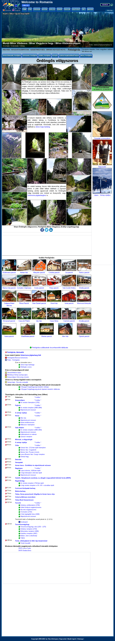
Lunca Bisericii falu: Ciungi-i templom (33, 454)
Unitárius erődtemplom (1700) (30, 505)
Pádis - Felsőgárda (13, 360)
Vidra (17, 445)
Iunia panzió (69, 303)
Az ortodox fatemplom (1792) (30, 402)
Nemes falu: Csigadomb (28, 450)
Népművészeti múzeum (28, 410)
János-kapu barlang (42, 127)
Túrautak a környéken (102, 138)
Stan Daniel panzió (39, 303)
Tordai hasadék (25, 543)
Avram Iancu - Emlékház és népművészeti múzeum (33, 465)
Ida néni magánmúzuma (28, 509)
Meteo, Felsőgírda (86, 55)
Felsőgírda (73, 49)
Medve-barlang (20, 491)
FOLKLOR (67, 9)
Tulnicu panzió (84, 272)
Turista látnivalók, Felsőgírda (12, 55)
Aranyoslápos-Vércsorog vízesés (18, 377)
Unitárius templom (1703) (29, 529)
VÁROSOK (36, 9)
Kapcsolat (62, 639)
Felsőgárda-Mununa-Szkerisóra (17, 358)
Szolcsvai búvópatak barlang (25, 488)
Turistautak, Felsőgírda (29, 55)
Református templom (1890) (30, 531)
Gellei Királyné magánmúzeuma (31, 507)
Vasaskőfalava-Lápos (14, 372)
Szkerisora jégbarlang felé (31, 355)
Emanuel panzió (9, 321)
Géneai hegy (25, 456)
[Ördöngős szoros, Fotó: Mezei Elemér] (35, 145)
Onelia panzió (84, 288)
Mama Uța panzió (9, 288)
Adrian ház (24, 272)
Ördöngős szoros (26, 367)
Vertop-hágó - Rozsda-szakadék (17, 382)
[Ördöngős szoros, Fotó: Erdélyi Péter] (11, 145)
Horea (17, 416)
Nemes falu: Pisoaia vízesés (30, 452)
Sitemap (80, 639)
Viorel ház (54, 303)
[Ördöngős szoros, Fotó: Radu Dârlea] (78, 124)
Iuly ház (39, 321)
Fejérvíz (18, 405)
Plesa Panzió (24, 303)
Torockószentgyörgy (22, 524)
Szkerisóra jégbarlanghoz (37, 195)
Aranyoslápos (20, 400)
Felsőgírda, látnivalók (15, 352)
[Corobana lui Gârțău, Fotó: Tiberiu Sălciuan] (14, 124)
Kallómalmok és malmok (29, 434)
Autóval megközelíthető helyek (69, 55)
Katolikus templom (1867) (29, 533)
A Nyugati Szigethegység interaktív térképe (35, 387)
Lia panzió (69, 272)
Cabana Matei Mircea (9, 304)
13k (25, 5)
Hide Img (109, 10)
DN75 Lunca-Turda (25, 548)
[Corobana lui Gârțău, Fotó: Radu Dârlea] (81, 102)
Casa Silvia (54, 321)
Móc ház (23, 418)
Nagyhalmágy (20, 481)
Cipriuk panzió (84, 336)
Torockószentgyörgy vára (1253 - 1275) (33, 527)
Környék (55, 55)
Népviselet (102, 167)
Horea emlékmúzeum (27, 422)
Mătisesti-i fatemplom (28, 425)
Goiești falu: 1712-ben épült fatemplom (33, 447)
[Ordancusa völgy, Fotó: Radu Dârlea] (56, 212)
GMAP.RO (90, 9)
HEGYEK (45, 9)
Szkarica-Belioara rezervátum (25, 497)
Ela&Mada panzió (27, 336)
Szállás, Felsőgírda (45, 55)
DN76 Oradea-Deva (25, 550)
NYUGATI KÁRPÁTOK (20, 50)
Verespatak (19, 462)
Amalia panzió (84, 321)
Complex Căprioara (24, 288)
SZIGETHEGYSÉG (38, 50)
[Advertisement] (102, 231)
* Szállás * (37, 397)
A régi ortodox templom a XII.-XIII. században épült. (37, 485)
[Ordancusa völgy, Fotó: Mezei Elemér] (36, 212)
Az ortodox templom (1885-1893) (31, 430)
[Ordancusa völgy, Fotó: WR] (11, 76)
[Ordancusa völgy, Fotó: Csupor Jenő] (78, 183)
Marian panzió (46, 336)
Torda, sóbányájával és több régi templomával (31, 541)
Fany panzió (54, 288)
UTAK (30, 9)
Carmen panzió (69, 321)
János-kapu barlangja (27, 365)
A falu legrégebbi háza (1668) (30, 514)
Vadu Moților (19, 427)
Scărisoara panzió (9, 272)
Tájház (23, 538)
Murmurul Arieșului (84, 303)
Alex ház (65, 336)
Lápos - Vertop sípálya (102, 195)
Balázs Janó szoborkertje (29, 536)
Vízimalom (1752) (26, 512)
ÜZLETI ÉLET (76, 9)
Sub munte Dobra (69, 288)
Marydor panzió (39, 272)
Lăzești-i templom (26, 436)
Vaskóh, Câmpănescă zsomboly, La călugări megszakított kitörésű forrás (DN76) (43, 478)
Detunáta (18, 459)
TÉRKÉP (59, 9)
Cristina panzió (54, 272)
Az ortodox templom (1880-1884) (31, 407)
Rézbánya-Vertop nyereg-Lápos (17, 375)
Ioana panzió (9, 336)
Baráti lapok (72, 639)
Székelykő (24, 522)
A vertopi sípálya (21, 413)
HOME (24, 9)
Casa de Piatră (24, 321)
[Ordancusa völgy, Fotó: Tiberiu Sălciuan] (59, 72)
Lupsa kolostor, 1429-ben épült (30, 470)
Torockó (18, 503)
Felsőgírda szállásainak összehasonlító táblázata (50, 347)
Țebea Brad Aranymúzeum (24, 500)
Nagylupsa (18, 468)
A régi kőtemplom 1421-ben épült (31, 473)
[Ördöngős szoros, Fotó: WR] (81, 145)
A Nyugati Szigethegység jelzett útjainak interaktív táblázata (40, 389)
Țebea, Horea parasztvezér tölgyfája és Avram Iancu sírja (35, 494)
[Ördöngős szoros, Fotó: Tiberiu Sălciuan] (36, 171)
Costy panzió (39, 288)
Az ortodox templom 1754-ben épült (32, 483)
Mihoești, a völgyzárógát (23, 439)
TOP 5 (84, 9)
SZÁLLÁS (52, 9)
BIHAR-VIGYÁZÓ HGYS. (56, 50)
